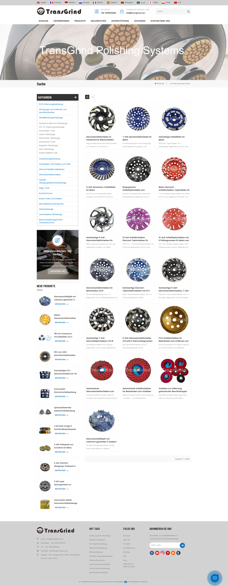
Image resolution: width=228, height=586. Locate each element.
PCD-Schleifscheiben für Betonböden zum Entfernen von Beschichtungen (174, 340)
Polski (168, 2)
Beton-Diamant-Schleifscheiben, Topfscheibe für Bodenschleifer (174, 189)
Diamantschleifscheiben (50, 174)
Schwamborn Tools (47, 142)
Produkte (80, 21)
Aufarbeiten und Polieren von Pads (55, 164)
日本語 (155, 2)
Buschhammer (46, 193)
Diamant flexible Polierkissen (52, 169)
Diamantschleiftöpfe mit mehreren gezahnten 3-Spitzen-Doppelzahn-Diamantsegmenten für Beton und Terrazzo (65, 298)
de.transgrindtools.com (58, 551)
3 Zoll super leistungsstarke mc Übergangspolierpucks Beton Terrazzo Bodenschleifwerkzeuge (64, 483)
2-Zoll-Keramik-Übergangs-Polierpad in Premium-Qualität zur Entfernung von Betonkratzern (65, 465)
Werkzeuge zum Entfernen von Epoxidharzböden (53, 111)
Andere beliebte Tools (48, 153)
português (129, 2)
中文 (179, 2)
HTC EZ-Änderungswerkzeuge (51, 127)
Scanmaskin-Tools (47, 130)
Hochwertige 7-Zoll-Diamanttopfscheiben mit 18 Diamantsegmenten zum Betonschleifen (99, 340)
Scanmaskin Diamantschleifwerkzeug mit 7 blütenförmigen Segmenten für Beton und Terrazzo (65, 391)
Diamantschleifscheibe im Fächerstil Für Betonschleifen (100, 138)
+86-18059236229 (108, 13)
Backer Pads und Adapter (50, 198)
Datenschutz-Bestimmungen (129, 565)
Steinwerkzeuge (46, 209)
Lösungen (139, 21)
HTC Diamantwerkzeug (98, 544)
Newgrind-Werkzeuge (48, 145)
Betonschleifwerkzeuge (98, 548)
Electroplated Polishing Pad (51, 203)
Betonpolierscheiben (97, 560)
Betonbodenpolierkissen (98, 572)
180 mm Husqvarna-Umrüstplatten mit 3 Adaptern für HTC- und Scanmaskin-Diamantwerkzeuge (64, 335)
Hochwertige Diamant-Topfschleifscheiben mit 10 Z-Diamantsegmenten (136, 289)
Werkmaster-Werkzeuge (49, 138)
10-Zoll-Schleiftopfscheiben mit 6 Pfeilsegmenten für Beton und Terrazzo (174, 239)
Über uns (126, 540)
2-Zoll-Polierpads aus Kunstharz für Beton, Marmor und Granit (63, 446)
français (57, 2)
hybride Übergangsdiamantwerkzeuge (52, 181)
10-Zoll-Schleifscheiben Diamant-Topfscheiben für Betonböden (135, 239)
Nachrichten (98, 21)
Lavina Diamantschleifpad (99, 564)
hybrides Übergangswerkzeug (100, 556)
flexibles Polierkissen (97, 540)
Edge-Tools (44, 188)
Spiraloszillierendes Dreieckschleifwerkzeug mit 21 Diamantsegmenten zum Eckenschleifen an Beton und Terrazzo (65, 409)
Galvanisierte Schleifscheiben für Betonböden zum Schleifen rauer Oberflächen (137, 390)
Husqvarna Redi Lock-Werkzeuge (53, 123)
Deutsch (72, 2)
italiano (100, 2)
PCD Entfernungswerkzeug (51, 104)
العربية (143, 2)
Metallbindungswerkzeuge (51, 117)
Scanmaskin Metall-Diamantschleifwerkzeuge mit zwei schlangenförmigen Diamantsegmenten (65, 502)
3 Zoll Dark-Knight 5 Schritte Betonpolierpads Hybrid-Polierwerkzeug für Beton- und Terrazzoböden (65, 428)
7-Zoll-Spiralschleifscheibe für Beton (137, 138)
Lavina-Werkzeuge (47, 134)
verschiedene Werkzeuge (50, 214)
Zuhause (43, 21)
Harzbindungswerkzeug (49, 158)
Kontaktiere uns (57, 271)
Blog (125, 560)
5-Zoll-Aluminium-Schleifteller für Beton (101, 189)
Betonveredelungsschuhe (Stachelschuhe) (51, 221)
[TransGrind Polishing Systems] (59, 11)
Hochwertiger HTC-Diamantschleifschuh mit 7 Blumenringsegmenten (65, 372)
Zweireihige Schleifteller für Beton (172, 138)
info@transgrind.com (135, 13)
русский (86, 2)
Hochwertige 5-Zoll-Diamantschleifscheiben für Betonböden (99, 239)
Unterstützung (120, 21)
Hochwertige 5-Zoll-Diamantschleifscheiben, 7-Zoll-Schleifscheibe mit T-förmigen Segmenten (174, 289)
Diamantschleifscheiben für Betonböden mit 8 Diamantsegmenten (99, 289)
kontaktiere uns (160, 21)
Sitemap (126, 552)
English (43, 2)
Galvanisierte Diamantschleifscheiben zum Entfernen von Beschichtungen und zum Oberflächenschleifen (101, 390)
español (114, 2)
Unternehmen (61, 21)
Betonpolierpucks (96, 552)
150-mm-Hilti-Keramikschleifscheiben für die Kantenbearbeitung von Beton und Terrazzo (65, 354)
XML (124, 556)
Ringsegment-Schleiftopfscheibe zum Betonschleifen (134, 189)
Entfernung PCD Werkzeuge (100, 536)
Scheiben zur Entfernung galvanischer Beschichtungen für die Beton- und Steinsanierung (173, 390)
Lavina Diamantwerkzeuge (99, 568)
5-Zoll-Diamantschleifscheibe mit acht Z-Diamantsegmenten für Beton (137, 340)
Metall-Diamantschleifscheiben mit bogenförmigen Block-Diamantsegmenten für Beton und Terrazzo (65, 317)
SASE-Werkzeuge (46, 149)
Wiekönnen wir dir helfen (58, 253)
